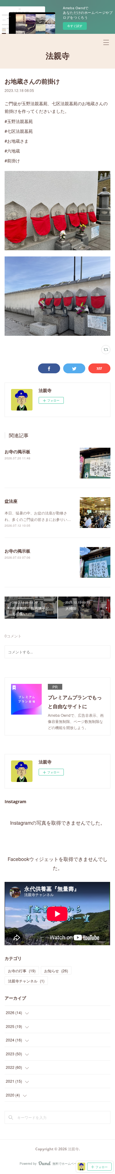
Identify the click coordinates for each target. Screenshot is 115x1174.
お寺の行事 (22, 970)
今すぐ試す (74, 26)
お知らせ (56, 970)
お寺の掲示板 (17, 451)
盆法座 (11, 501)
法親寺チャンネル (26, 980)
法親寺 (58, 55)
